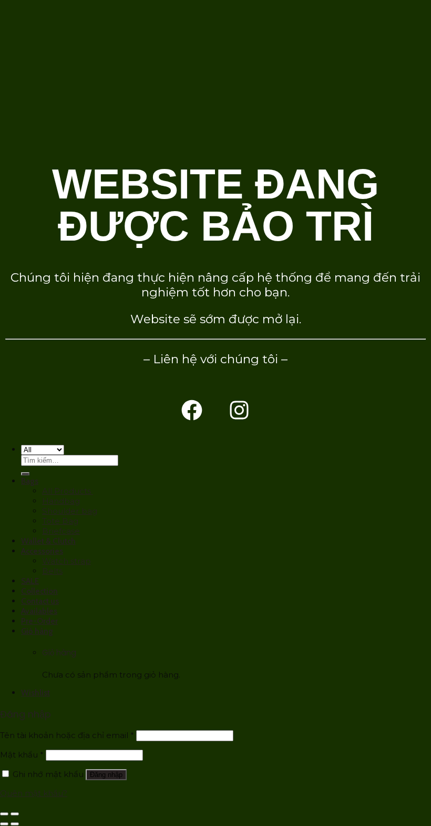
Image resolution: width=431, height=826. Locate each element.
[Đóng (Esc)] (4, 813)
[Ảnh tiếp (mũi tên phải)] (15, 823)
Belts (52, 571)
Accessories (42, 551)
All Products (67, 491)
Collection (39, 591)
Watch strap (66, 561)
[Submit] (25, 473)
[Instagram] (239, 410)
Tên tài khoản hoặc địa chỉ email (67, 735)
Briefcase (61, 531)
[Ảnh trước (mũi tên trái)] (4, 823)
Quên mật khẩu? (33, 793)
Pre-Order (39, 621)
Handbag (61, 501)
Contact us (40, 601)
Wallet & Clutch (48, 541)
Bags (29, 481)
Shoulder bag (69, 511)
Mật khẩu (22, 755)
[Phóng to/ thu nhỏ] (15, 813)
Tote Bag (60, 521)
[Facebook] (192, 410)
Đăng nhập (106, 775)
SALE (30, 581)
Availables (39, 611)
